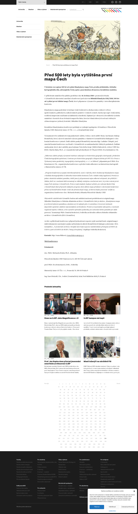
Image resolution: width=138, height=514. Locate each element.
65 (64, 398)
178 (64, 427)
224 (77, 438)
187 (104, 427)
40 (60, 392)
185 (95, 427)
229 (101, 438)
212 (73, 435)
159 (78, 421)
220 (59, 438)
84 (92, 401)
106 (87, 407)
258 (89, 447)
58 (84, 395)
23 (89, 387)
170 (78, 424)
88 (60, 404)
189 (64, 430)
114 (73, 410)
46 (84, 392)
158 (73, 421)
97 (96, 404)
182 (82, 427)
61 (96, 395)
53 (64, 395)
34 (84, 389)
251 (103, 444)
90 (68, 404)
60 (92, 395)
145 (64, 418)
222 (68, 438)
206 (94, 433)
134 (64, 415)
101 (64, 407)
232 (64, 441)
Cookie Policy (112, 511)
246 (80, 444)
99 (104, 404)
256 (80, 447)
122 (60, 412)
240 (101, 441)
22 (85, 387)
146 (69, 418)
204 (84, 433)
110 (105, 407)
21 (81, 387)
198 (105, 430)
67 (72, 398)
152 (96, 418)
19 (74, 387)
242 (61, 444)
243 (66, 444)
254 (71, 447)
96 (92, 404)
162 (91, 421)
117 (86, 410)
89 (64, 404)
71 (88, 398)
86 (100, 401)
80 (76, 401)
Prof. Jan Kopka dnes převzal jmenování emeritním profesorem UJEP (62, 362)
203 (80, 433)
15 (58, 387)
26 (101, 387)
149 (83, 418)
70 (84, 398)
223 (73, 438)
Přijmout (96, 506)
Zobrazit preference (127, 506)
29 (64, 389)
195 (91, 430)
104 (78, 407)
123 (64, 412)
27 (105, 387)
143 (105, 415)
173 (91, 424)
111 (61, 410)
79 (72, 401)
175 (100, 424)
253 (66, 447)
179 (69, 427)
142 (100, 415)
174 (96, 424)
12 (97, 384)
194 (87, 430)
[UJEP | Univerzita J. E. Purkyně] (111, 11)
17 (66, 387)
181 (78, 427)
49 (96, 392)
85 (96, 401)
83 (88, 401)
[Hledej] (83, 9)
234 (73, 441)
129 (91, 412)
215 (87, 435)
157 (69, 421)
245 (75, 444)
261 (103, 447)
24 (93, 387)
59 (88, 395)
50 (100, 392)
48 (92, 392)
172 (87, 424)
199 (61, 433)
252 (61, 447)
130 (96, 412)
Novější (46, 383)
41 (64, 392)
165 (105, 421)
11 (93, 384)
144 (60, 418)
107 (91, 407)
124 (69, 412)
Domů (48, 65)
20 (78, 387)
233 (68, 441)
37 (96, 389)
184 (91, 427)
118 (90, 410)
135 (69, 415)
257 (85, 447)
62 (100, 395)
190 (69, 430)
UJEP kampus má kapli (94, 318)
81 (80, 401)
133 (60, 415)
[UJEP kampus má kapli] (102, 303)
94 (84, 404)
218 (100, 435)
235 (77, 441)
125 (73, 412)
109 (100, 407)
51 (104, 392)
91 (72, 404)
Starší (118, 383)
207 (99, 433)
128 (87, 412)
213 (78, 435)
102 (69, 407)
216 (91, 435)
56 (76, 395)
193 (82, 430)
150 (87, 418)
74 (100, 398)
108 (96, 407)
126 (78, 412)
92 (76, 404)
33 (80, 389)
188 (60, 430)
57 (80, 395)
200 (66, 433)
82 (84, 401)
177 (60, 427)
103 (73, 407)
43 (72, 392)
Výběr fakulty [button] (22, 2)
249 (94, 444)
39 (104, 389)
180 (73, 427)
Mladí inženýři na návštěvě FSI (97, 361)
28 (60, 389)
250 (99, 444)
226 (87, 438)
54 (68, 395)
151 (91, 418)
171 (82, 424)
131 (100, 412)
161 (86, 421)
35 (88, 389)
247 (85, 444)
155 (60, 421)
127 (82, 412)
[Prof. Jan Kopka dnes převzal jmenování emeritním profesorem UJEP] (62, 347)
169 (74, 424)
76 (60, 401)
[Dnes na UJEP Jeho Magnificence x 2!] (62, 303)
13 (100, 384)
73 (96, 398)
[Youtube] (120, 2)
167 (64, 424)
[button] (134, 491)
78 (68, 401)
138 (82, 415)
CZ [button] (83, 2)
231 (59, 441)
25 (97, 387)
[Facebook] (112, 2)
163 (96, 421)
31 (72, 389)
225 (82, 438)
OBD (90, 2)
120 (99, 410)
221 (64, 438)
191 (73, 430)
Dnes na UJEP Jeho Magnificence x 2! (61, 318)
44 (76, 392)
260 (98, 447)
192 (77, 430)
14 (104, 384)
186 (100, 427)
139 (87, 415)
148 (78, 418)
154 (105, 418)
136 (73, 415)
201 (70, 433)
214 (82, 435)
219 (105, 435)
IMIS (97, 2)
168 (69, 424)
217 (96, 435)
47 (88, 392)
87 (104, 401)
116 (82, 410)
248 (89, 444)
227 (91, 438)
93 (80, 404)
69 (80, 398)
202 (75, 433)
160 (82, 421)
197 (100, 430)
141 (96, 415)
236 (82, 441)
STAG (104, 2)
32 (76, 389)
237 (87, 441)
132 (104, 412)
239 (96, 441)
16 (62, 387)
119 (95, 410)
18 (70, 387)
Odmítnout (112, 506)
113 (69, 410)
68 (76, 398)
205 (89, 433)
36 (92, 389)
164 (100, 421)
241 (105, 441)
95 (88, 404)
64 (60, 398)
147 (73, 418)
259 (94, 447)
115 (78, 410)
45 (80, 392)
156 (64, 421)
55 (72, 395)
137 (78, 415)
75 (104, 398)
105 (82, 407)
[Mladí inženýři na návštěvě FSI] (102, 347)
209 (60, 435)
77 (64, 401)
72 (92, 398)
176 (105, 424)
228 (96, 438)
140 (91, 415)
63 (104, 395)
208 (103, 433)
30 (68, 389)
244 (70, 444)
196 (96, 430)
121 (103, 410)
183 (86, 427)
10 (89, 384)
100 (60, 407)
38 (100, 389)
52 (60, 395)
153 (100, 418)
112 (65, 410)
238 (91, 441)
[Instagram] (116, 2)
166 (60, 424)
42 (68, 392)
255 (75, 447)
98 (100, 404)
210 (65, 435)
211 (69, 435)
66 (68, 398)
